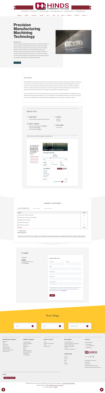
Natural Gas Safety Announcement (91, 365)
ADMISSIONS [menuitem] (19, 15)
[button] (101, 389)
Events (24, 347)
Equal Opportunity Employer (69, 383)
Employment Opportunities (49, 343)
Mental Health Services (27, 352)
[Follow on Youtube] (93, 357)
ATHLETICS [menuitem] (63, 15)
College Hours (89, 347)
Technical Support (26, 354)
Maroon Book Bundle (27, 350)
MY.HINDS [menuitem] (84, 15)
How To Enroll (5, 345)
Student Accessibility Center (8, 350)
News (45, 345)
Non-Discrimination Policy (69, 346)
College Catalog (22, 231)
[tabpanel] (52, 220)
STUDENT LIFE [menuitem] (33, 15)
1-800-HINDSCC (89, 342)
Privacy (66, 347)
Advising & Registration (27, 343)
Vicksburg (66, 363)
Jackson (65, 358)
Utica (65, 362)
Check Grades (26, 346)
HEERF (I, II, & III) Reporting (9, 377)
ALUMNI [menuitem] (53, 15)
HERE (56, 387)
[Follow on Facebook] (86, 357)
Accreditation (87, 362)
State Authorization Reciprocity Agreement (93, 367)
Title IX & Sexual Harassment (70, 349)
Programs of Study (6, 347)
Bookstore (25, 345)
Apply (17, 326)
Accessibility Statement (69, 342)
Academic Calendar (27, 342)
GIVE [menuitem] (58, 15)
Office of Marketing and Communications (54, 385)
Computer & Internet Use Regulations (72, 343)
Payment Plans (26, 353)
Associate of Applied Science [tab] (23, 208)
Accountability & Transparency (90, 360)
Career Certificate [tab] (36, 208)
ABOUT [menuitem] (48, 15)
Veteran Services (6, 351)
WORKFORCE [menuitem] (69, 15)
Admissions (5, 341)
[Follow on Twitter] (88, 357)
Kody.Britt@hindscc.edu (28, 261)
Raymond (66, 357)
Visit (44, 326)
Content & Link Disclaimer (69, 345)
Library (24, 349)
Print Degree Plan (22, 232)
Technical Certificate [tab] (48, 208)
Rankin (65, 360)
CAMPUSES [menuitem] (41, 15)
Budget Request (88, 364)
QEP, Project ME (47, 346)
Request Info (17, 62)
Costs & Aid (5, 344)
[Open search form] (87, 15)
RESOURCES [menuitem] (77, 15)
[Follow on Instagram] (91, 357)
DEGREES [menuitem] (26, 15)
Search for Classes (6, 348)
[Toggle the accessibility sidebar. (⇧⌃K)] (3, 389)
